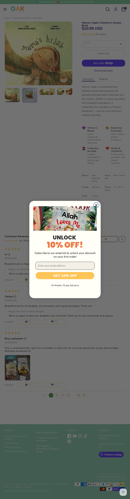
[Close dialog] (96, 205)
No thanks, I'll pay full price (65, 285)
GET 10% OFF (65, 275)
